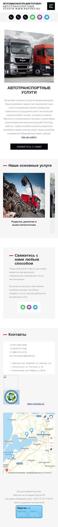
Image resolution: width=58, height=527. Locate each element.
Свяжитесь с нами (29, 147)
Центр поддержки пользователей (29, 502)
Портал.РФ (40, 495)
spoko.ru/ (39, 404)
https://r (31, 404)
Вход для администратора (29, 491)
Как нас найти (29, 137)
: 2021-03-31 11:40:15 (43, 499)
